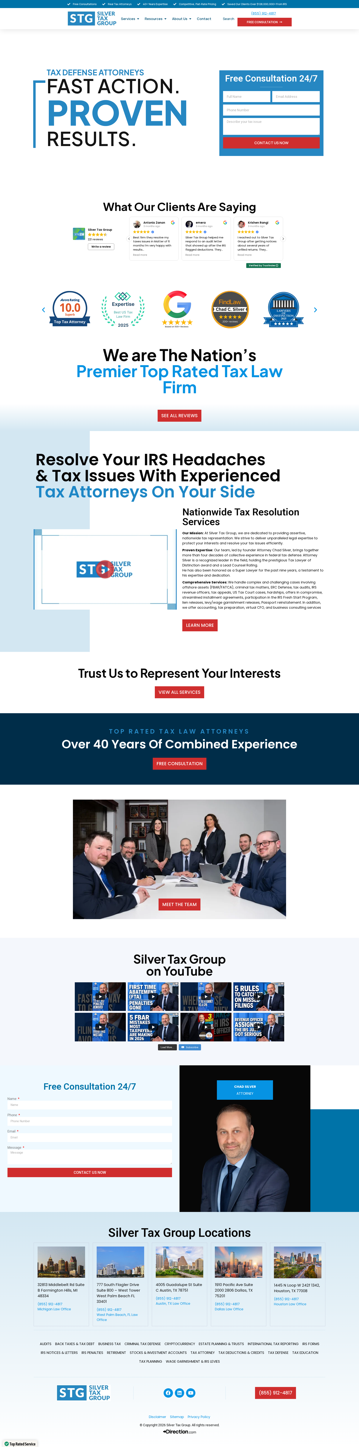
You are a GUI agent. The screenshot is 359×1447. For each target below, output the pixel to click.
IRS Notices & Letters (59, 1352)
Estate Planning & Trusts (221, 1344)
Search (228, 18)
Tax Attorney (203, 1352)
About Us (179, 18)
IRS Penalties (92, 1352)
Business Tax (109, 1344)
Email (11, 1131)
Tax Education (305, 1352)
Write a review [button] (101, 247)
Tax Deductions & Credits (241, 1352)
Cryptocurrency (180, 1344)
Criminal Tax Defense (143, 1344)
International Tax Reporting (273, 1344)
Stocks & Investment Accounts (158, 1352)
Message (14, 1147)
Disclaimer (159, 1416)
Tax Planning (150, 1361)
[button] (283, 239)
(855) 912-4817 (263, 13)
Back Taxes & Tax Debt (75, 1344)
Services (128, 18)
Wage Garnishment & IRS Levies (193, 1361)
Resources (153, 18)
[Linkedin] (179, 1393)
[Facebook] (168, 1393)
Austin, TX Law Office (173, 1303)
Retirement (116, 1352)
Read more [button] (140, 255)
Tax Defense (278, 1352)
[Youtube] (190, 1393)
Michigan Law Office (54, 1309)
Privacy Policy (199, 1416)
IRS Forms (310, 1344)
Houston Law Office (290, 1304)
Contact (204, 18)
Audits (45, 1344)
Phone (12, 1115)
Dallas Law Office (229, 1309)
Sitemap (179, 1416)
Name (12, 1099)
